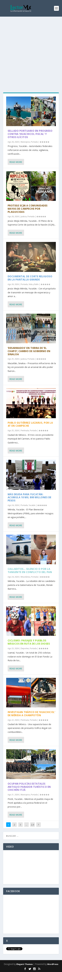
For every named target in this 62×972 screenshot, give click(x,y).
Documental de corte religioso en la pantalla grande (30, 278)
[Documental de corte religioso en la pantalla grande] (31, 257)
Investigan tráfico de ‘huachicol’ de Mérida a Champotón (31, 713)
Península (25, 430)
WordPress (52, 964)
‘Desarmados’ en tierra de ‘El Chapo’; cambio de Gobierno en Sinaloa (29, 351)
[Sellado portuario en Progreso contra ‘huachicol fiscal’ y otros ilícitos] (31, 111)
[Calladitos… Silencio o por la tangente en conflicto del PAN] (31, 549)
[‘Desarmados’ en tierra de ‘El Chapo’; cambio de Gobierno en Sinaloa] (31, 328)
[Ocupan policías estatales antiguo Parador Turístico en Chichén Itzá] (31, 764)
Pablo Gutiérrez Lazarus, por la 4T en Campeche (30, 424)
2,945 (32, 827)
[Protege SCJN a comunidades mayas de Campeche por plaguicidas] (31, 186)
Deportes (25, 648)
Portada (34, 142)
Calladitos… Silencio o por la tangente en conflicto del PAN (30, 570)
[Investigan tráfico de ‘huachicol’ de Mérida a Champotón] (31, 693)
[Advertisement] (31, 49)
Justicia (24, 216)
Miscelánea (25, 577)
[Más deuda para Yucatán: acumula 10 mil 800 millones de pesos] (31, 475)
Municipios (25, 142)
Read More (15, 161)
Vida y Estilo (34, 284)
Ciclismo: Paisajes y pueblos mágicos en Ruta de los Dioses (29, 642)
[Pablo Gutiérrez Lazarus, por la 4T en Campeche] (31, 403)
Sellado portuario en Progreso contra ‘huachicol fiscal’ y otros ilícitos (30, 134)
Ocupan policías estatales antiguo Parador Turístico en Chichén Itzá (29, 787)
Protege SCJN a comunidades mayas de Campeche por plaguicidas (28, 209)
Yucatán (32, 505)
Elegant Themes (24, 964)
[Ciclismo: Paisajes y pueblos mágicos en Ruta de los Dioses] (31, 621)
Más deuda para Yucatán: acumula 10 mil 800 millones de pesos (29, 497)
